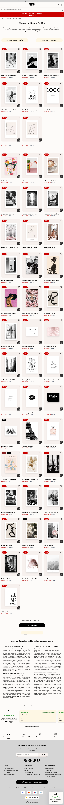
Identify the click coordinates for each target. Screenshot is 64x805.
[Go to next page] (41, 632)
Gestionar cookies (50, 776)
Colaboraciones (28, 772)
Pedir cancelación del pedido (53, 774)
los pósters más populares (11, 770)
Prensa (26, 770)
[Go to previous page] (22, 632)
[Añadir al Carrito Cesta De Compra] (18, 71)
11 (38, 633)
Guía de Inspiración (9, 768)
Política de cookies (29, 787)
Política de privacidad (49, 787)
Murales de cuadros (9, 774)
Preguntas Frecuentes (51, 772)
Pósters (9, 18)
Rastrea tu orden (49, 768)
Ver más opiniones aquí (32, 726)
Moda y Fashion (17, 18)
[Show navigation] (2, 5)
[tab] (58, 4)
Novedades (7, 772)
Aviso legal (38, 787)
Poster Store (35, 801)
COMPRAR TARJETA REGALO (33, 782)
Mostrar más (32, 625)
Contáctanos (48, 770)
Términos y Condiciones (16, 787)
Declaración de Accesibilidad (32, 774)
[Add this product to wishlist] (18, 49)
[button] (56, 798)
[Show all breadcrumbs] (3, 18)
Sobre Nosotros (28, 768)
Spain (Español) (32, 797)
